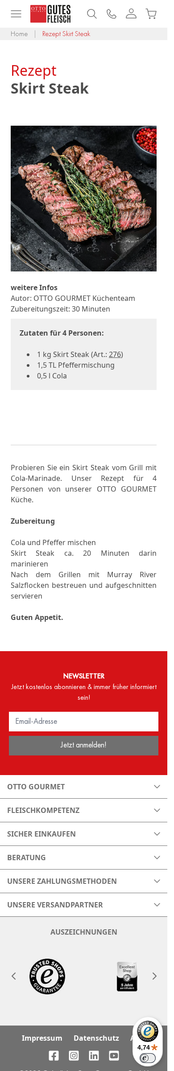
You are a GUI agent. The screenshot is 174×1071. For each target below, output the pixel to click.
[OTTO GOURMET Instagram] (73, 1055)
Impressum (42, 1038)
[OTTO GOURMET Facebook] (53, 1055)
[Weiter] (154, 976)
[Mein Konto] (131, 13)
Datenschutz (96, 1038)
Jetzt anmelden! (84, 744)
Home (19, 33)
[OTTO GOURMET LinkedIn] (93, 1055)
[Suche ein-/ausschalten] (92, 13)
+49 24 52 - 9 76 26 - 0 (111, 13)
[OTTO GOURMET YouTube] (114, 1055)
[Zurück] (13, 976)
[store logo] (50, 14)
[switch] (148, 1058)
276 (115, 354)
